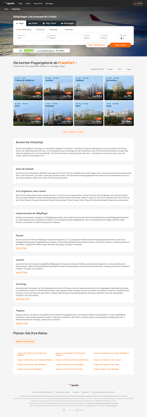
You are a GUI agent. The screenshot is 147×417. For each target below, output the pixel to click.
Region (129, 69)
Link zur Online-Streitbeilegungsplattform (99, 403)
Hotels (28, 4)
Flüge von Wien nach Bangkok (30, 369)
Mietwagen (49, 4)
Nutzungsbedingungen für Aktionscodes (103, 392)
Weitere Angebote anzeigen (73, 132)
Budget (110, 69)
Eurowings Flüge (22, 299)
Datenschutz (85, 392)
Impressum (76, 392)
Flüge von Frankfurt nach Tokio (106, 365)
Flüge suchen (120, 45)
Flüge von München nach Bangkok (70, 365)
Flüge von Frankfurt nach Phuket (69, 369)
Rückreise (104, 35)
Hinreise (86, 35)
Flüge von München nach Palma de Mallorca (35, 360)
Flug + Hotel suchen (96, 45)
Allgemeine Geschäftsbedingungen (42, 392)
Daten (120, 69)
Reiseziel (53, 35)
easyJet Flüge (21, 272)
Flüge (20, 4)
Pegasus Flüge (22, 323)
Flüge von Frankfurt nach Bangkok (32, 365)
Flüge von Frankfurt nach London (107, 360)
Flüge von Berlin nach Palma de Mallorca (72, 360)
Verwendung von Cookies (62, 392)
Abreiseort (21, 35)
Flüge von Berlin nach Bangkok (106, 369)
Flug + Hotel (38, 4)
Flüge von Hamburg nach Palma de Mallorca (111, 353)
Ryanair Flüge (21, 248)
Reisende (123, 35)
